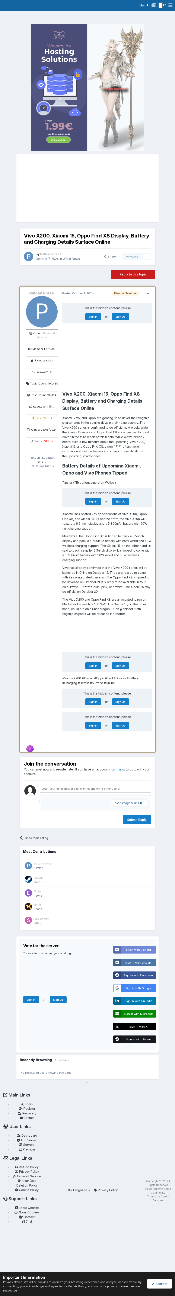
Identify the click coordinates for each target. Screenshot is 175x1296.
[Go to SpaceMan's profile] (28, 920)
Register (29, 1108)
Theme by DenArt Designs (158, 1198)
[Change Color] (161, 5)
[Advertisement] (87, 188)
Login (28, 1104)
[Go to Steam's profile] (28, 879)
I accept (160, 1284)
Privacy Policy (28, 1171)
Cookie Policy (28, 1190)
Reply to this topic (133, 274)
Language (80, 1190)
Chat (28, 1221)
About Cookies (28, 1212)
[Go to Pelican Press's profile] (28, 256)
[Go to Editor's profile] (28, 893)
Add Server (28, 1140)
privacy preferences (120, 1286)
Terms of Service (28, 1176)
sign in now (117, 769)
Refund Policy (28, 1167)
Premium (28, 1149)
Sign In (93, 316)
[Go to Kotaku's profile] (28, 906)
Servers (28, 1144)
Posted (78, 293)
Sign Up (120, 316)
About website (28, 1208)
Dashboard (29, 1135)
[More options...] (147, 293)
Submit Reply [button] (137, 819)
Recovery (29, 1113)
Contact (28, 1118)
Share (111, 256)
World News (71, 259)
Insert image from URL (128, 803)
